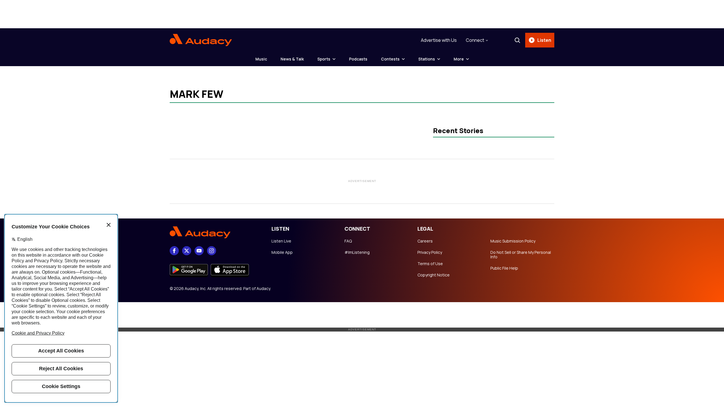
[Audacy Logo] (201, 40)
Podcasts (358, 59)
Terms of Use (430, 263)
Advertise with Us (439, 40)
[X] (186, 250)
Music (261, 59)
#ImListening (357, 252)
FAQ (348, 241)
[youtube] (199, 250)
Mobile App (282, 252)
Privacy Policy (429, 252)
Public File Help (504, 268)
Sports (323, 59)
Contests (390, 59)
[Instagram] (211, 250)
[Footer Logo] (215, 232)
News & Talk (292, 59)
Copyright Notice (433, 275)
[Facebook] (174, 250)
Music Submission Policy (512, 241)
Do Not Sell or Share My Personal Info (520, 254)
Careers (425, 241)
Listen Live (281, 241)
